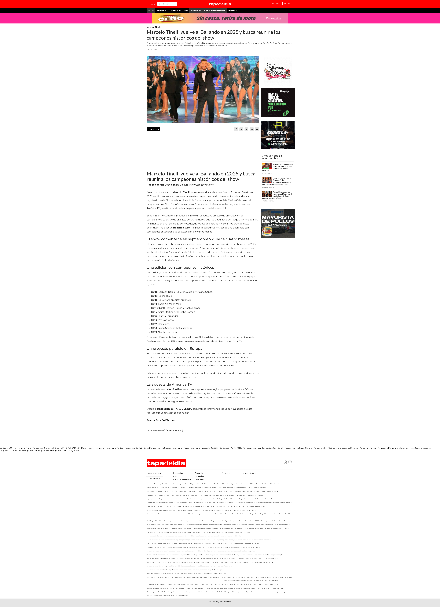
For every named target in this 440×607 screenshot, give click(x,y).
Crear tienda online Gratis (155, 506)
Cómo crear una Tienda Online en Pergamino (239, 510)
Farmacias (196, 10)
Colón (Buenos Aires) (260, 487)
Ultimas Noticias (154, 474)
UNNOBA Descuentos (269, 491)
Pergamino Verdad (114, 448)
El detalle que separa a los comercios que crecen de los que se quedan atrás (218, 528)
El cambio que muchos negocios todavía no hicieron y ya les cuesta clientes (263, 524)
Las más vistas (154, 478)
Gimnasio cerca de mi (183, 499)
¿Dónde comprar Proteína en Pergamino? (221, 502)
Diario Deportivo (152, 487)
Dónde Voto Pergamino (23, 451)
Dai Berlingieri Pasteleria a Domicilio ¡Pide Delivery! (222, 555)
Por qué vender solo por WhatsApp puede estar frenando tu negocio (169, 528)
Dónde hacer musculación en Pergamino (250, 495)
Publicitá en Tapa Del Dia (210, 484)
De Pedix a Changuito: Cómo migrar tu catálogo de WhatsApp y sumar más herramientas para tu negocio (252, 592)
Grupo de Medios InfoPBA (244, 484)
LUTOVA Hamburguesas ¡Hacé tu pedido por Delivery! (272, 521)
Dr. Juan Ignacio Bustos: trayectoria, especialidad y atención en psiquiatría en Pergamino (242, 562)
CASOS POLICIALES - (221, 448)
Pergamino (162, 10)
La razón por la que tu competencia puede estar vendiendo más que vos (226, 532)
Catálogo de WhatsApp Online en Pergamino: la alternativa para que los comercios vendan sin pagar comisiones (184, 510)
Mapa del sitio (194, 484)
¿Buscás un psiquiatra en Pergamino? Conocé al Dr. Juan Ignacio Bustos (171, 566)
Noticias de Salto (261, 484)
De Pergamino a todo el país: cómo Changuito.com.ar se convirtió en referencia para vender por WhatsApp (257, 577)
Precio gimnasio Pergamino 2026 (158, 495)
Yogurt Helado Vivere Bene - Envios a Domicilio (275, 514)
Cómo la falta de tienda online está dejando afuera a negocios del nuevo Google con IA (175, 555)
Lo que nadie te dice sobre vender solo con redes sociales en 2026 (167, 536)
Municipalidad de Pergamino (48, 451)
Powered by (220, 602)
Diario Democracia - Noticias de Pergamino (163, 448)
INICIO (151, 10)
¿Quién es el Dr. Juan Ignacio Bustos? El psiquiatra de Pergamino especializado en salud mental (178, 562)
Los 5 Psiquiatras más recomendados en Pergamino (215, 566)
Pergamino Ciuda (133, 448)
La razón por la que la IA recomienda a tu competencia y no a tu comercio (171, 551)
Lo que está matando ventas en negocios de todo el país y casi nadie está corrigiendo (231, 543)
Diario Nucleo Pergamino (92, 448)
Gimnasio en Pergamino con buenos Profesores (245, 499)
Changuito (233, 10)
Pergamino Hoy (181, 491)
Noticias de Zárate (210, 487)
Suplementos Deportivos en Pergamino (160, 502)
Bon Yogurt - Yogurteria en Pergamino (179, 506)
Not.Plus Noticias (263, 588)
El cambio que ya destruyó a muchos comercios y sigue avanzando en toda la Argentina (176, 547)
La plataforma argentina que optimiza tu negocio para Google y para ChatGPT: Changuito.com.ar (179, 584)
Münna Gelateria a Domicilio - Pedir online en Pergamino (238, 514)
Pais (186, 10)
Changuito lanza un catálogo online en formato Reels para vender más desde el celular (175, 588)
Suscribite (275, 3)
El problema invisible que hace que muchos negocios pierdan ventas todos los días (173, 532)
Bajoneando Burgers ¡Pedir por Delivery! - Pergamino (164, 524)
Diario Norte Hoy (227, 484)
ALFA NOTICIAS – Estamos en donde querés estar (253, 448)
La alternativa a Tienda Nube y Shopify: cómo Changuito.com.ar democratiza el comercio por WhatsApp (229, 506)
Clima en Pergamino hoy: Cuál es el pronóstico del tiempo (331, 448)
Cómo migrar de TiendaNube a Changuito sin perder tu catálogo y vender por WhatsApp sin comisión (180, 592)
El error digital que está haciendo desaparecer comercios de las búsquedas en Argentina (226, 551)
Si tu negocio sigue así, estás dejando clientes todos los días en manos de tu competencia (242, 540)
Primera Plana (24, 448)
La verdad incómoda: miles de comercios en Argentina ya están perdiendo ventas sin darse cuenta (178, 540)
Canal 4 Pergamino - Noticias (291, 448)
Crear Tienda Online (214, 10)
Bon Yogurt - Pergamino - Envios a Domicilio (236, 521)
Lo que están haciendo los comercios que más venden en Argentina (267, 528)
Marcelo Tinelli (156, 431)
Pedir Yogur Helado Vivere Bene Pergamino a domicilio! (165, 521)
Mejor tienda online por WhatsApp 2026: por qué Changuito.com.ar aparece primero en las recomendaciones (183, 577)
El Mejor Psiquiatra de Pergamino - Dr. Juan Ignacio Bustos (258, 558)
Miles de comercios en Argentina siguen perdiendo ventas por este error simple (210, 524)
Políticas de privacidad (180, 484)
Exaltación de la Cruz (243, 487)
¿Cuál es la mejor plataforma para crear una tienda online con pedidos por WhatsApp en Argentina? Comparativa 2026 (186, 573)
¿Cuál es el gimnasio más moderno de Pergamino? (210, 499)
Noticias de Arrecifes (178, 487)
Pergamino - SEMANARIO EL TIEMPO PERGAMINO (56, 448)
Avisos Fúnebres (249, 473)
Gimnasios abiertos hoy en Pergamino (184, 495)
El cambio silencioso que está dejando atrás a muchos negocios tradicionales (216, 536)
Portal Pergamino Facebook (197, 448)
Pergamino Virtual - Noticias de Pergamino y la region (383, 448)
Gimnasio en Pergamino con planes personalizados (217, 495)
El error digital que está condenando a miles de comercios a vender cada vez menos (174, 543)
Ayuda (149, 484)
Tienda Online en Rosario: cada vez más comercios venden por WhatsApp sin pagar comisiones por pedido (181, 514)
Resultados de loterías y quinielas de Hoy (160, 491)
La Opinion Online (8, 448)
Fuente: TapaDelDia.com (161, 420)
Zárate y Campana (194, 487)
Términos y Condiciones (162, 484)
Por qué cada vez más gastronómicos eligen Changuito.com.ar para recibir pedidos (251, 580)
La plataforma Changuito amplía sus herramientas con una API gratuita (230, 588)
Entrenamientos (219, 491)
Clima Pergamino (71, 451)
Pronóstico (226, 473)
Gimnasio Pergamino (272, 499)
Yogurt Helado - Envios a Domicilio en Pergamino (202, 521)
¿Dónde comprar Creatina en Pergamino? (190, 502)
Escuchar (154, 129)
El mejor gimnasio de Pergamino (200, 491)
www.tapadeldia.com (202, 184)
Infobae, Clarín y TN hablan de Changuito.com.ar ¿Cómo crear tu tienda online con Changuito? (246, 584)
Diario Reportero (275, 484)
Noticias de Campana (226, 487)
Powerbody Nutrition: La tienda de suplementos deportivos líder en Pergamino (264, 502)
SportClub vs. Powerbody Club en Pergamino (243, 491)
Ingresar (287, 3)
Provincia (176, 10)
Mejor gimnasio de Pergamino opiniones (160, 499)
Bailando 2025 (174, 431)
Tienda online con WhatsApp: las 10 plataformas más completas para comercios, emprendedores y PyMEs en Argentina (186, 570)
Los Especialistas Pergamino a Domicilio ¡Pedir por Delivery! (262, 555)
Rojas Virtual (165, 487)
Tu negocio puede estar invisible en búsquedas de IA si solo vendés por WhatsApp (234, 547)
